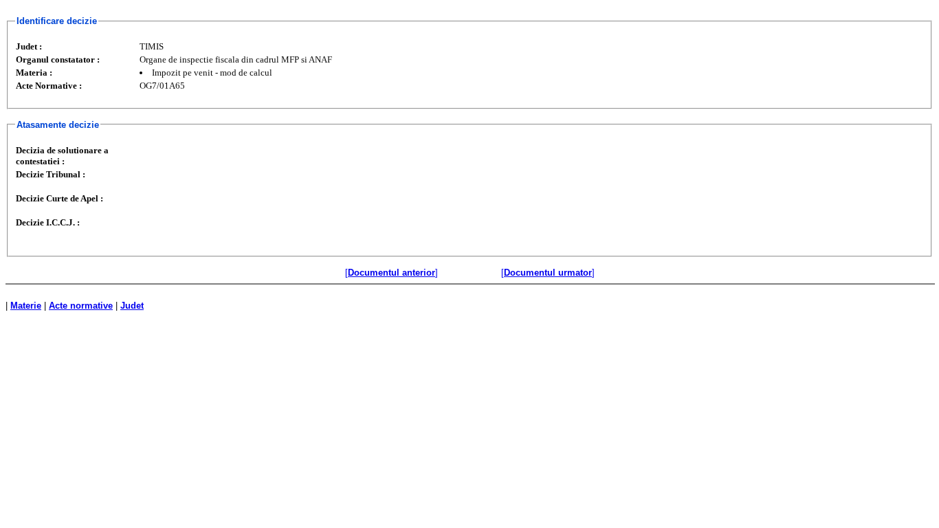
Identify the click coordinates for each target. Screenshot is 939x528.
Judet (132, 305)
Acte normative (81, 305)
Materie (25, 305)
